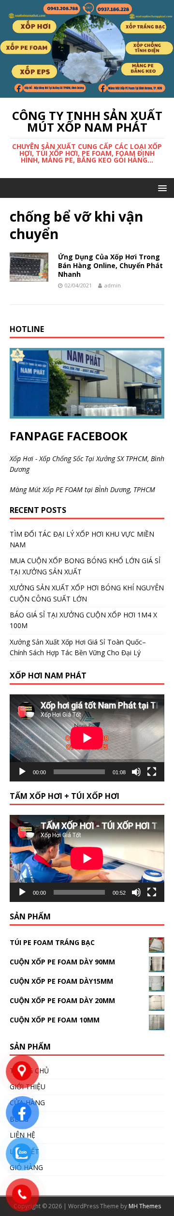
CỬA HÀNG (27, 1102)
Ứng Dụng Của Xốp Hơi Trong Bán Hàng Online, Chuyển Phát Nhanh (110, 265)
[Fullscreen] (152, 772)
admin (112, 285)
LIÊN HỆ (22, 1135)
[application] (87, 737)
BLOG (19, 1119)
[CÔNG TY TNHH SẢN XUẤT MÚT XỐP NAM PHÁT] (87, 92)
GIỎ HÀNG (26, 1167)
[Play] (22, 772)
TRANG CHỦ (29, 1070)
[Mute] (136, 772)
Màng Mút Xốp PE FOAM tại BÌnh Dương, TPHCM (82, 489)
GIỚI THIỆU (27, 1086)
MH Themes (145, 1206)
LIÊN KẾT (24, 1151)
